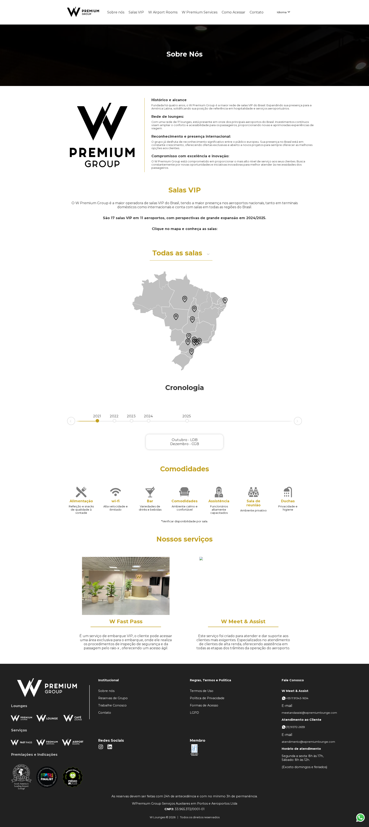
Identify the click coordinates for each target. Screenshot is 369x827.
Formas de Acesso (204, 705)
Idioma (282, 12)
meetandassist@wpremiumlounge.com (307, 712)
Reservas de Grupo (113, 698)
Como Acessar (233, 12)
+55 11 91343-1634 (297, 698)
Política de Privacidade (207, 698)
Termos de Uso (201, 691)
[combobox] (152, 254)
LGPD (194, 713)
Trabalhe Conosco (112, 705)
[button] (194, 342)
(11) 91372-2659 (295, 727)
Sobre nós (115, 12)
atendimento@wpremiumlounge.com (307, 741)
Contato (257, 12)
